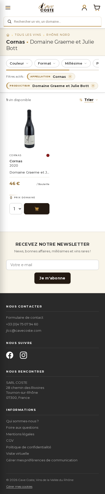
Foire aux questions (22, 427)
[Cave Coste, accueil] (46, 8)
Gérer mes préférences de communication (41, 460)
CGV (10, 440)
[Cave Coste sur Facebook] (11, 357)
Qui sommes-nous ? (22, 421)
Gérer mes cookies (19, 486)
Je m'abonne (52, 278)
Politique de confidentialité (28, 447)
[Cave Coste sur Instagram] (25, 357)
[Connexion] (84, 7)
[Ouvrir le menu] (8, 7)
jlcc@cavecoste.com (23, 330)
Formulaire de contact (24, 317)
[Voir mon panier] (96, 7)
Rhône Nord (58, 34)
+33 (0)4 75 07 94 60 (22, 324)
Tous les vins (28, 34)
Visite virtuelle (17, 453)
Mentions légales (20, 434)
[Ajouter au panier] (36, 208)
